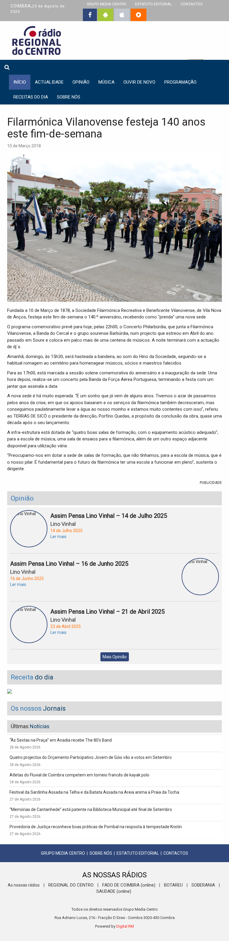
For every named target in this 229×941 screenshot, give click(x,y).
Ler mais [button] (58, 536)
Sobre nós (68, 97)
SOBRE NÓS (100, 853)
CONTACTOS (175, 853)
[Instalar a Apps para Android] (105, 15)
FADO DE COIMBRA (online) (128, 885)
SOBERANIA (203, 885)
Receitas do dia (30, 97)
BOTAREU (173, 885)
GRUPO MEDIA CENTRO (63, 853)
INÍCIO (19, 82)
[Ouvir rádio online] (138, 15)
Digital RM (125, 926)
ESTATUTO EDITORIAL (138, 853)
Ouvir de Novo (139, 82)
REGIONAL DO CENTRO (71, 885)
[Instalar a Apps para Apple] (122, 15)
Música (106, 82)
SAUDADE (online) (113, 891)
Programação (180, 82)
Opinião (80, 82)
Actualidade (49, 82)
